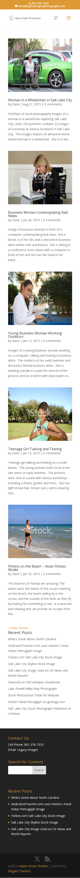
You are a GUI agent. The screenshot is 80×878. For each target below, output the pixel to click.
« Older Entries (18, 628)
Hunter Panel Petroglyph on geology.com (36, 702)
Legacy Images (27, 750)
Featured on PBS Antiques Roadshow (34, 682)
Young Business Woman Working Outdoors (35, 335)
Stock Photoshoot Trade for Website (33, 695)
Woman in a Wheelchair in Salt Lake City (40, 100)
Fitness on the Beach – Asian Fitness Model (37, 568)
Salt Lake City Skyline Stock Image (31, 664)
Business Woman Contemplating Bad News (38, 214)
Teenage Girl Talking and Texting (35, 449)
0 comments (53, 104)
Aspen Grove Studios (33, 866)
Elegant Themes (19, 871)
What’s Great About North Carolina (32, 639)
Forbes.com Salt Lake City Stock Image (35, 657)
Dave (15, 104)
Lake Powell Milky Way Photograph (32, 689)
